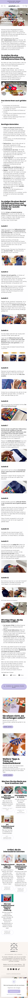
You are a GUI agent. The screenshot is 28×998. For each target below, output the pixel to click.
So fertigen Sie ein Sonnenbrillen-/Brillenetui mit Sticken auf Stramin (14, 107)
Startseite (3, 9)
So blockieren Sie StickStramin (11, 105)
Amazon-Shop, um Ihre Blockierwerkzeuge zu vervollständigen (14, 139)
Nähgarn (5, 170)
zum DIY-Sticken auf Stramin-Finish (10, 669)
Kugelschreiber (7, 167)
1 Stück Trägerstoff (8, 157)
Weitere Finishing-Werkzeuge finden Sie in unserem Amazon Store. (14, 117)
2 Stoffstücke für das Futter (10, 149)
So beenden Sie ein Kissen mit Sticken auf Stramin (14, 111)
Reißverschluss (7, 143)
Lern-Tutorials (12, 40)
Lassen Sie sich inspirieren (21, 811)
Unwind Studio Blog (11, 9)
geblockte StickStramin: (16, 127)
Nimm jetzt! (8, 726)
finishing (3, 12)
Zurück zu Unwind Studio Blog (15, 687)
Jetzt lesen (8, 775)
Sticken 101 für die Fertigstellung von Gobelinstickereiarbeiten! (13, 190)
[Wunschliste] (24, 6)
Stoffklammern (18, 167)
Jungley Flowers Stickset (7, 70)
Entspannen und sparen (13, 954)
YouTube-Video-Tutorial (7, 220)
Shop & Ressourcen (14, 973)
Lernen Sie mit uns (7, 809)
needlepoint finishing (10, 12)
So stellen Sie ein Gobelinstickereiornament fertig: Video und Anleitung (14, 114)
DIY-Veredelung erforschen (7, 837)
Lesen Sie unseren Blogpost (7, 888)
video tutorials (18, 12)
